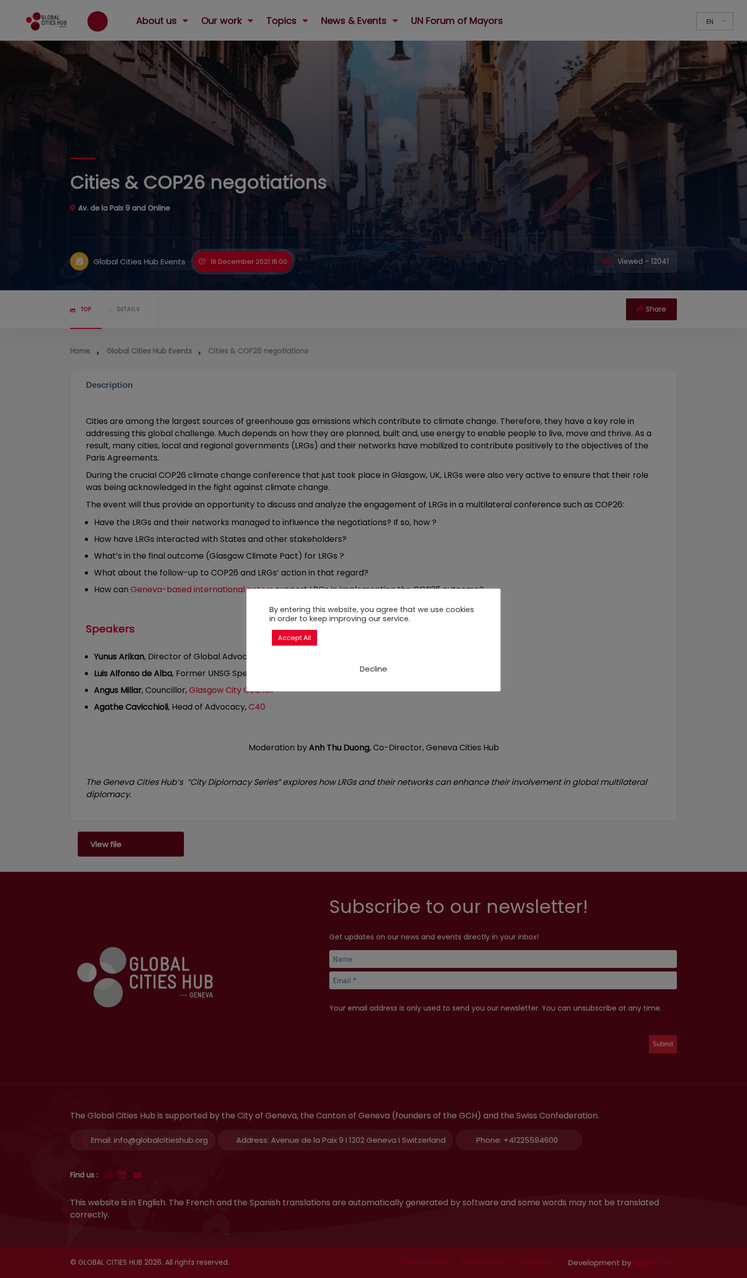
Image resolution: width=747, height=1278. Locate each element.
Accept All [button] (294, 638)
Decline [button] (373, 668)
